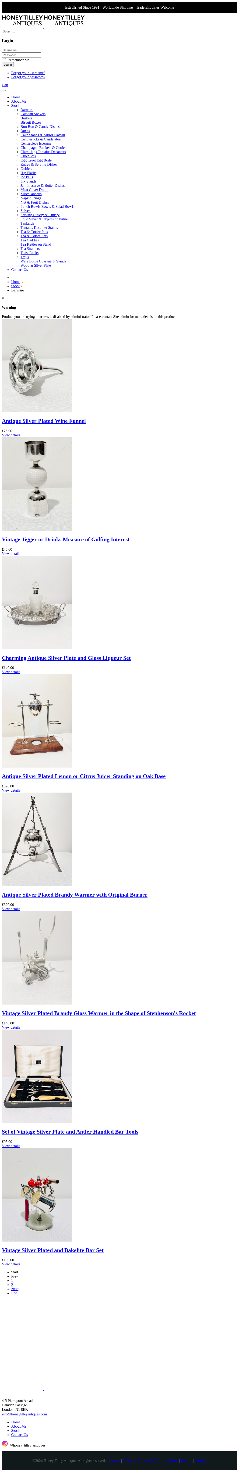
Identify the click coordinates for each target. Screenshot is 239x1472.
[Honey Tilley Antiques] (43, 27)
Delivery (129, 1461)
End (14, 1293)
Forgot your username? (28, 73)
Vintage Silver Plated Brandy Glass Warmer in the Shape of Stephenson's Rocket (99, 1013)
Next (14, 1289)
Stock (15, 1431)
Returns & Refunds (152, 1461)
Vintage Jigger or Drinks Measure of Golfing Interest (66, 539)
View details (11, 435)
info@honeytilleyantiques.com (24, 1414)
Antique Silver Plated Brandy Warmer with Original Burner (75, 895)
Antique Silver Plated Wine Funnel (44, 421)
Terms (173, 1461)
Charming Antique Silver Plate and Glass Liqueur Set (66, 658)
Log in (8, 64)
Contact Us (19, 1435)
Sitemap (114, 1461)
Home (15, 1422)
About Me (18, 1426)
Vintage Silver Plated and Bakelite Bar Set (53, 1250)
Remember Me (18, 60)
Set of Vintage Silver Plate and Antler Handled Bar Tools (70, 1132)
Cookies (201, 1461)
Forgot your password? (28, 77)
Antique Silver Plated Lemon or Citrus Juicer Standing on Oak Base (84, 776)
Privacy (186, 1461)
